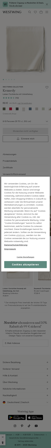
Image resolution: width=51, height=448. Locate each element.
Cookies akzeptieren (25, 264)
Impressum (10, 249)
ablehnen (20, 235)
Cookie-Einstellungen (25, 257)
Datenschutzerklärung (15, 244)
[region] (25, 224)
